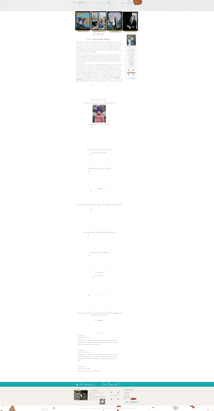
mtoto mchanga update (88, 385)
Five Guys (115, 313)
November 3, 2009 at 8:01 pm (84, 368)
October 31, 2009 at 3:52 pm (83, 337)
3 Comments (99, 333)
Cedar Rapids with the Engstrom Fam (117, 385)
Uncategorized (98, 34)
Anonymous (80, 335)
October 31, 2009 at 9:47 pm (84, 352)
